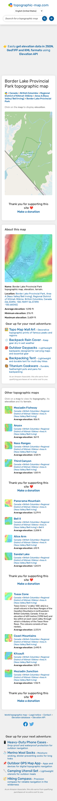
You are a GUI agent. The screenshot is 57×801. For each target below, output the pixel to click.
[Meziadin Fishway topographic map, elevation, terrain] (8, 413)
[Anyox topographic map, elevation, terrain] (8, 431)
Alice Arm (20, 536)
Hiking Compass (19, 778)
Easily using (30, 50)
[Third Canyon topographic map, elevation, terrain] (8, 466)
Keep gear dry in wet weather (28, 341)
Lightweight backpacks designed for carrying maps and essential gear (30, 351)
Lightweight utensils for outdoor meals (30, 772)
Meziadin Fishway (25, 407)
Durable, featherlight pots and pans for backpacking (29, 369)
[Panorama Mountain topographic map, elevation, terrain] (8, 506)
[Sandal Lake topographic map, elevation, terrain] (8, 560)
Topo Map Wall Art (22, 329)
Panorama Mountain (27, 501)
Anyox (18, 425)
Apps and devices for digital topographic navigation (30, 765)
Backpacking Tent (22, 358)
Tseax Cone (21, 594)
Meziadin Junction (26, 671)
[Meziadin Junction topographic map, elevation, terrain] (8, 677)
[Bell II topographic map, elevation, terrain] (8, 524)
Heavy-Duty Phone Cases (26, 742)
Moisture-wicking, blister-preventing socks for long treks (29, 756)
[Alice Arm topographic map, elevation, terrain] (8, 542)
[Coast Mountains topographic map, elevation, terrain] (8, 641)
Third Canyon (22, 461)
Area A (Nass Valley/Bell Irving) (30, 415)
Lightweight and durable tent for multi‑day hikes (30, 360)
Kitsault (19, 653)
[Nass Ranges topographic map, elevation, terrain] (8, 449)
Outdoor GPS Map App (24, 763)
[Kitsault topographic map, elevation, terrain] (8, 659)
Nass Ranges (22, 443)
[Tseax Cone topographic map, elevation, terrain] (8, 611)
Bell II (17, 518)
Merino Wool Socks (21, 752)
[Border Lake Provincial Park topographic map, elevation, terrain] (28, 258)
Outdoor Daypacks (23, 348)
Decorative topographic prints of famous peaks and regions (30, 332)
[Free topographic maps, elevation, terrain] (6, 93)
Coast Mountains (25, 635)
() (28, 299)
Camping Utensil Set (22, 771)
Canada (17, 411)
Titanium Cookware (23, 366)
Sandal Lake (21, 554)
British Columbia (31, 411)
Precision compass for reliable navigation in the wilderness (27, 782)
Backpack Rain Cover (25, 340)
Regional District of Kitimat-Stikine (31, 412)
